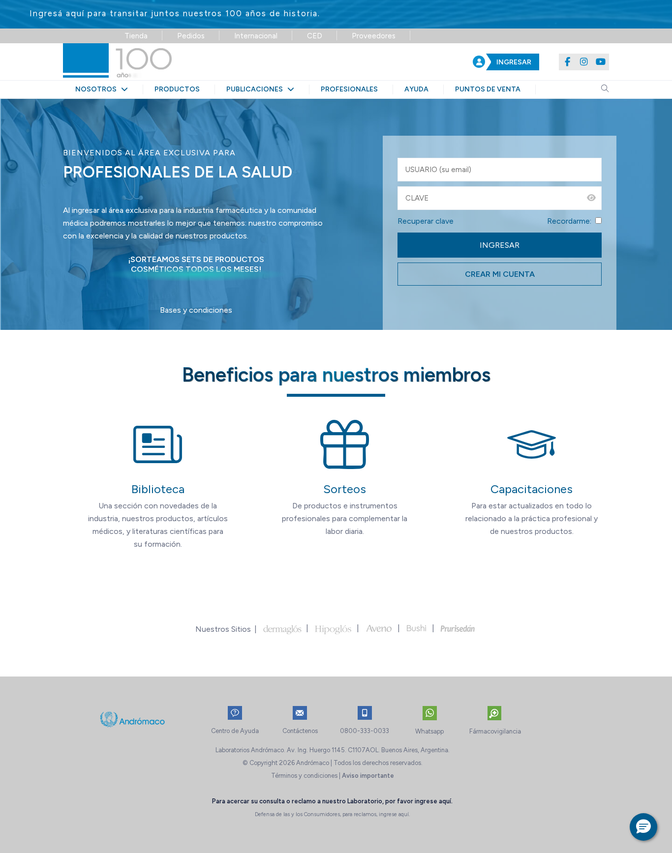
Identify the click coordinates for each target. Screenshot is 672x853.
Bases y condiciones (196, 310)
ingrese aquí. (434, 801)
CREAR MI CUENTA (500, 274)
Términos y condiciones (304, 775)
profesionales (349, 89)
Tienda (136, 35)
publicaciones (256, 89)
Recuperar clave (425, 221)
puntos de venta (487, 89)
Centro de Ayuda (235, 731)
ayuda (416, 89)
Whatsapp (429, 731)
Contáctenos (300, 731)
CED (314, 35)
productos (177, 89)
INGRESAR (513, 62)
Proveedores (374, 35)
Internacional (255, 35)
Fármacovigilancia (495, 731)
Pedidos (191, 35)
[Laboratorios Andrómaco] (177, 61)
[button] (643, 827)
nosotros (98, 89)
